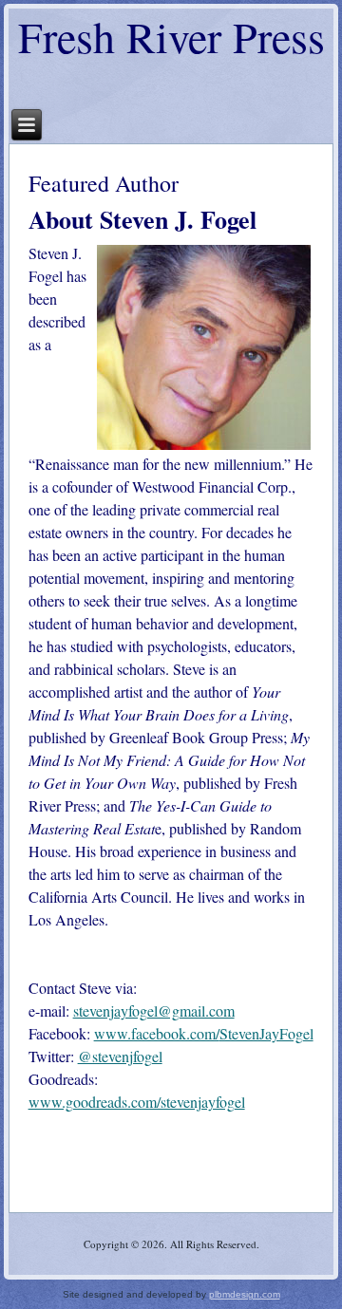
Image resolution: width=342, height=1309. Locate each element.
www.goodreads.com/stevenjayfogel (136, 1102)
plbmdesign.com (244, 1294)
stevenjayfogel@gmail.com (154, 1010)
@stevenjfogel (120, 1056)
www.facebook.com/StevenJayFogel (204, 1033)
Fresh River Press (171, 36)
